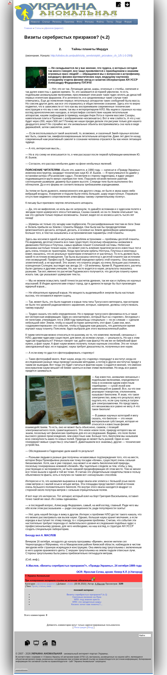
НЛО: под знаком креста (86, 599)
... (135, 21)
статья (42, 586)
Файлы (100, 21)
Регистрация (80, 627)
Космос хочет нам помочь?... (86, 604)
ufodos (70, 584)
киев (49, 586)
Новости (35, 21)
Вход (90, 627)
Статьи (46, 21)
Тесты (110, 21)
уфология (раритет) (53, 28)
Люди (119, 21)
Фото (79, 21)
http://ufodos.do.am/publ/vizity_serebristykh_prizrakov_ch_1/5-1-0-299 (91, 55)
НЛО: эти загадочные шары (86, 602)
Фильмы (89, 21)
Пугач (35, 586)
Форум (128, 21)
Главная (28, 28)
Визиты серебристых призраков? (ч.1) (87, 594)
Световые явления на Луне (86, 597)
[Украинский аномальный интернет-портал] (79, 13)
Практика (69, 21)
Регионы (57, 21)
